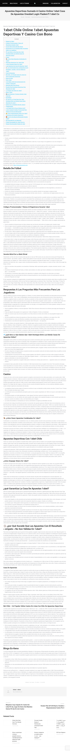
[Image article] (7, 722)
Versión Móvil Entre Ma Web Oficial (14, 46)
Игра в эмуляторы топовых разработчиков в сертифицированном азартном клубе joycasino (17, 737)
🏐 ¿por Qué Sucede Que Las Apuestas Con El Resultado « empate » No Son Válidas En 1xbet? (17, 69)
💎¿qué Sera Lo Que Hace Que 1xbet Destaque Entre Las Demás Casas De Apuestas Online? (15, 53)
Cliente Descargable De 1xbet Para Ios (15, 122)
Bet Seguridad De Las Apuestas (13, 120)
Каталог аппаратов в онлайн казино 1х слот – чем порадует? (39, 735)
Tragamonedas (9, 106)
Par (37, 682)
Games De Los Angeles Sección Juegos (15, 104)
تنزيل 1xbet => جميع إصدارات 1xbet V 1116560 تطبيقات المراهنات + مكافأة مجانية (61, 724)
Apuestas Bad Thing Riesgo (12, 85)
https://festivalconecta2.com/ (20, 165)
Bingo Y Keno (9, 92)
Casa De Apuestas (10, 73)
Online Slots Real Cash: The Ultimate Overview (16, 722)
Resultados (8, 97)
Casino (7, 57)
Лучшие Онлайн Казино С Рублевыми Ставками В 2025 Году (38, 724)
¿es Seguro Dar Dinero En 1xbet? (14, 90)
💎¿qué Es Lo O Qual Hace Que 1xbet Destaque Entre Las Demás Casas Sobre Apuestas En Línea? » (15, 101)
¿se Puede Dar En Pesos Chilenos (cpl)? (15, 108)
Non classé (32, 682)
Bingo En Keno (9, 78)
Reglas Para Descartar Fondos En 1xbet (15, 124)
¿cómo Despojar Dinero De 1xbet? (14, 64)
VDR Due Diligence (60, 732)
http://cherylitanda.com (17, 691)
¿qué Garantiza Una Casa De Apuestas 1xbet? (17, 66)
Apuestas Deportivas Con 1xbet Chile (15, 62)
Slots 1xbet (8, 80)
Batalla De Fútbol (10, 41)
